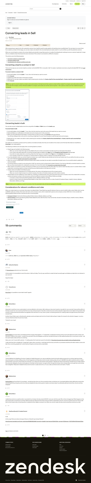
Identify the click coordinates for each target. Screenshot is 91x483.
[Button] (6, 219)
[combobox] (72, 225)
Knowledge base (55, 3)
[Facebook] (82, 28)
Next (47, 435)
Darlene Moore (12, 304)
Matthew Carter (12, 329)
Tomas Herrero (10, 270)
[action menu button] (85, 231)
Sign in (71, 3)
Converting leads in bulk (13, 60)
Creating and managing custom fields (27, 158)
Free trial (77, 3)
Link (58, 239)
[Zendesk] (45, 466)
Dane (10, 232)
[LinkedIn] (78, 28)
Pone (10, 250)
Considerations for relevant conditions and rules (19, 62)
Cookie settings (24, 480)
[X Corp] (80, 28)
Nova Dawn (11, 37)
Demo (83, 3)
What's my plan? (82, 43)
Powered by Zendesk (82, 480)
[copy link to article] (85, 28)
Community (64, 3)
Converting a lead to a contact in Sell (16, 58)
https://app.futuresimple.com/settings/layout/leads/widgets (66, 340)
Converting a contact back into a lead (57, 165)
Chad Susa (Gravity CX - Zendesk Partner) (18, 411)
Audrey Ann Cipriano (13, 264)
